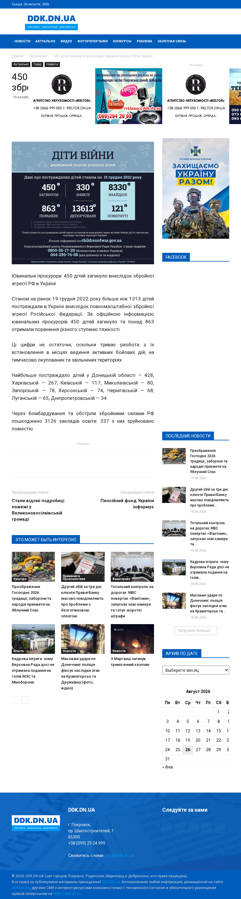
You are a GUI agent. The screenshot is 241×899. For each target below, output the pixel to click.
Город (37, 64)
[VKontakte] (215, 4)
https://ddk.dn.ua (67, 894)
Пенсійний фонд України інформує (127, 503)
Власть (19, 651)
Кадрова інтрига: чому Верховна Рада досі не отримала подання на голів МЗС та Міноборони (33, 670)
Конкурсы (122, 41)
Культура (20, 579)
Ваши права (121, 579)
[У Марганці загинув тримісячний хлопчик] (132, 639)
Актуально (45, 41)
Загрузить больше (194, 630)
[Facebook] (186, 4)
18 (177, 740)
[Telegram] (195, 4)
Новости (22, 41)
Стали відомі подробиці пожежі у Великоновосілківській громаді (38, 510)
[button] (222, 41)
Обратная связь (172, 41)
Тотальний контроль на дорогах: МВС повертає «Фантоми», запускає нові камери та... (209, 533)
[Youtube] (224, 4)
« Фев (167, 767)
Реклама (144, 41)
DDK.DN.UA (111, 882)
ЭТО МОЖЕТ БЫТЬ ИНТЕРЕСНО (45, 539)
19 (187, 740)
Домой (17, 56)
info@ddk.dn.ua (119, 855)
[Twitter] (205, 4)
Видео (66, 41)
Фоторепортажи (92, 41)
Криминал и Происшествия (74, 577)
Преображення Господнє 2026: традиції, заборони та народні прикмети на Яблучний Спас (31, 598)
